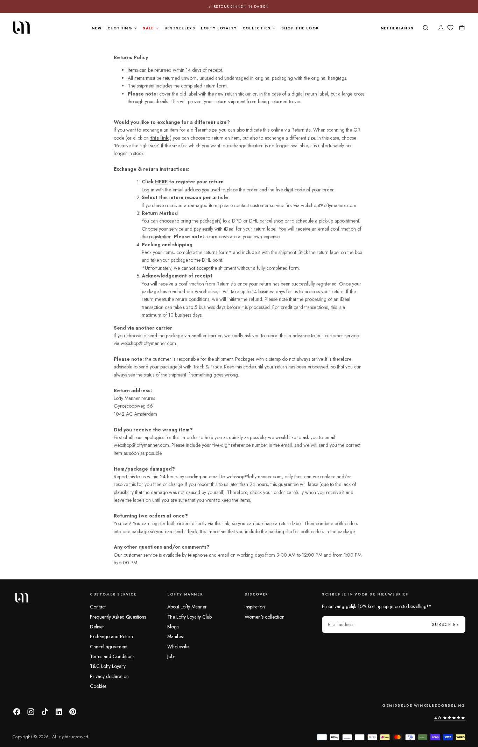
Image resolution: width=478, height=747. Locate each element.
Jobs (171, 656)
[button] (397, 28)
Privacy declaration (109, 676)
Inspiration (255, 606)
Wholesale (178, 646)
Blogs (172, 626)
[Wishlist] (450, 28)
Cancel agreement (108, 646)
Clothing (119, 28)
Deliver (97, 626)
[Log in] (440, 28)
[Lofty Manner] (21, 598)
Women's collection (264, 616)
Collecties (256, 28)
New (97, 28)
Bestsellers (179, 28)
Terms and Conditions (112, 656)
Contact (98, 606)
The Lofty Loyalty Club (189, 616)
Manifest (175, 636)
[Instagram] (31, 711)
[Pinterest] (73, 711)
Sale (148, 28)
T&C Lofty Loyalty (108, 666)
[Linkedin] (59, 711)
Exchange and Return (111, 636)
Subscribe (445, 624)
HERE (161, 181)
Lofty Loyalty (219, 28)
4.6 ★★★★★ (449, 717)
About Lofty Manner (187, 606)
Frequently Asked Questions (118, 616)
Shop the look (300, 28)
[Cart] (461, 28)
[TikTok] (45, 711)
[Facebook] (17, 711)
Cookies (98, 686)
